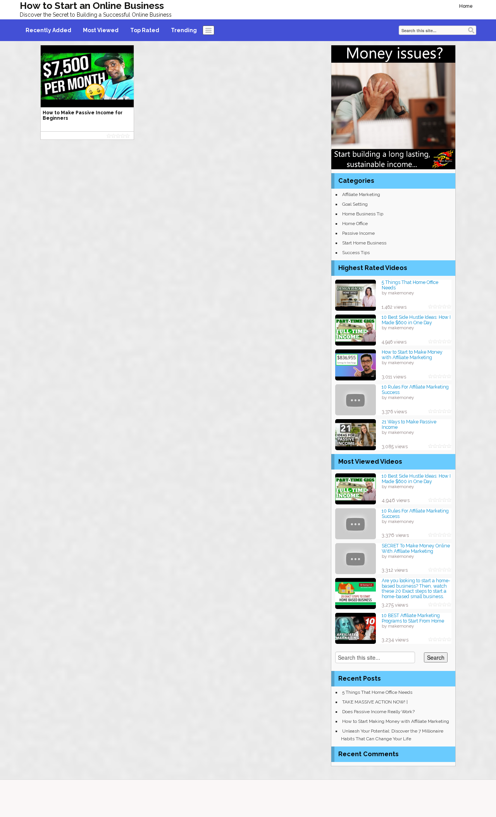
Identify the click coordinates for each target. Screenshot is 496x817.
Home (466, 6)
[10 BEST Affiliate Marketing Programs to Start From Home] (355, 628)
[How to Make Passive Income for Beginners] (87, 76)
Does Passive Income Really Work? (378, 711)
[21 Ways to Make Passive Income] (355, 434)
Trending (184, 30)
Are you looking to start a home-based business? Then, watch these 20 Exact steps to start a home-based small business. (416, 588)
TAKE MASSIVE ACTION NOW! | (375, 702)
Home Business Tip (362, 214)
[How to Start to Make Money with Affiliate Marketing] (355, 364)
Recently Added (48, 30)
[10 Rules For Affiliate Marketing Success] (355, 399)
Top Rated (144, 30)
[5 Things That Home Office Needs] (355, 295)
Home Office (355, 223)
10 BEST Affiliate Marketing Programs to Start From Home (413, 618)
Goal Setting (355, 204)
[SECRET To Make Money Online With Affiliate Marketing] (355, 558)
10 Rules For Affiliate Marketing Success (415, 389)
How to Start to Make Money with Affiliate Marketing (412, 354)
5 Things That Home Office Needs (410, 285)
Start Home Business (364, 243)
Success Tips (356, 252)
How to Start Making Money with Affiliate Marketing (395, 721)
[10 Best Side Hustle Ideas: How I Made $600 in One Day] (355, 329)
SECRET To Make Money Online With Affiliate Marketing (416, 548)
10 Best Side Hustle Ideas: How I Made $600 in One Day (416, 319)
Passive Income (358, 233)
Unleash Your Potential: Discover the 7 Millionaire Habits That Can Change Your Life (392, 734)
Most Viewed (101, 30)
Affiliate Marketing (361, 194)
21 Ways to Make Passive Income (409, 424)
